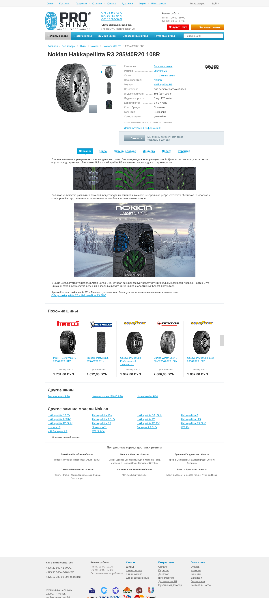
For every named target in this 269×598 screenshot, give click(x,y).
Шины (130, 566)
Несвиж (126, 463)
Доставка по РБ (167, 581)
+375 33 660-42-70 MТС (60, 572)
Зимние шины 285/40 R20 (107, 396)
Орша (89, 460)
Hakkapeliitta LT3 (191, 419)
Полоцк (96, 460)
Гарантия (81, 3)
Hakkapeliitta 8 (189, 415)
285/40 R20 (160, 70)
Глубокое (67, 460)
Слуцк (134, 463)
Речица (96, 475)
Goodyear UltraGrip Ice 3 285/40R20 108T (200, 359)
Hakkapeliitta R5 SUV (193, 423)
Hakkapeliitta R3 (163, 84)
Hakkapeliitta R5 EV (148, 423)
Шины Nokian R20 (147, 396)
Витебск (58, 460)
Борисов (119, 460)
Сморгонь (192, 463)
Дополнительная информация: (142, 128)
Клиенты (196, 574)
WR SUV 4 (98, 431)
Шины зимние (134, 574)
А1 (59, 567)
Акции (142, 3)
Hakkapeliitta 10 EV (59, 415)
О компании (198, 581)
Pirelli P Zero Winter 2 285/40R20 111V (64, 359)
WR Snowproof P (57, 431)
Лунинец (206, 475)
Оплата (111, 3)
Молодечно (116, 463)
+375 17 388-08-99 (111, 19)
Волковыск (182, 460)
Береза (189, 475)
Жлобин (66, 475)
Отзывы (97, 3)
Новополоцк (79, 460)
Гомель (57, 475)
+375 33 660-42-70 (111, 12)
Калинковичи (77, 475)
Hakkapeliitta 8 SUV (59, 419)
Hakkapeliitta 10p (102, 415)
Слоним (211, 460)
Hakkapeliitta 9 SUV (103, 419)
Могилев (126, 475)
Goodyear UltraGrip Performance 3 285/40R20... (130, 361)
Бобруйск (136, 475)
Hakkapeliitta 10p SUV (149, 415)
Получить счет (178, 27)
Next (222, 340)
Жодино (140, 460)
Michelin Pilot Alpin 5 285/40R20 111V (98, 359)
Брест (170, 475)
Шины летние (134, 570)
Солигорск (143, 463)
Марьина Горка (152, 460)
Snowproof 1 (99, 427)
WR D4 (185, 427)
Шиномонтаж (166, 577)
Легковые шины (163, 66)
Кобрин (197, 475)
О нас (50, 3)
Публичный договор (170, 585)
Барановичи (179, 475)
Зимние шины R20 (59, 396)
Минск (112, 460)
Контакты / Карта (201, 585)
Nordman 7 (54, 427)
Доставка (127, 3)
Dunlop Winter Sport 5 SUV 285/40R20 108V (165, 359)
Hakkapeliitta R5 (101, 423)
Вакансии (196, 577)
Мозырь (89, 475)
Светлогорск (77, 478)
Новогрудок (200, 460)
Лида (191, 460)
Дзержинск (130, 460)
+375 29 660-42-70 (111, 15)
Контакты (64, 3)
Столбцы (153, 463)
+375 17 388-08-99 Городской (63, 576)
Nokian (158, 79)
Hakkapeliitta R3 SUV (60, 423)
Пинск (214, 475)
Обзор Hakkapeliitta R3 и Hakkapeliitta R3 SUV (78, 295)
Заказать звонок (209, 27)
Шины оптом (158, 3)
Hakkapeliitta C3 (146, 419)
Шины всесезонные (137, 577)
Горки (144, 475)
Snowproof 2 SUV (147, 427)
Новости (196, 570)
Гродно (172, 460)
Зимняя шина (167, 75)
